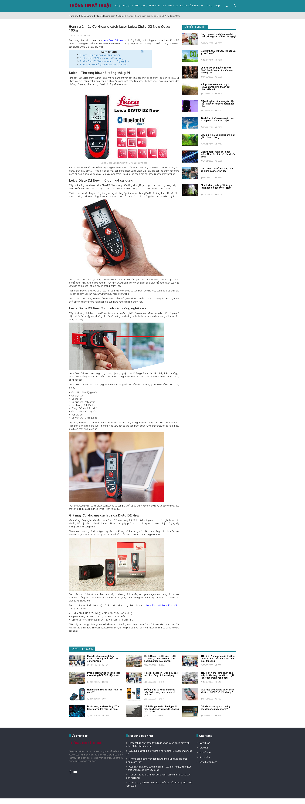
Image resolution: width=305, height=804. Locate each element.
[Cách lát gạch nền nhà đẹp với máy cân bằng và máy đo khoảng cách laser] (134, 711)
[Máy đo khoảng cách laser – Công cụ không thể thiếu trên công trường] (77, 660)
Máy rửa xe (205, 752)
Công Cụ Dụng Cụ (124, 5)
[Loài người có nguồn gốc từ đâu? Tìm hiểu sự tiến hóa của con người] (190, 72)
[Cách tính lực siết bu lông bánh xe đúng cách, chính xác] (190, 173)
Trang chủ (73, 16)
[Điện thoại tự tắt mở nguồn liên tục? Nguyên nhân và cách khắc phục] (190, 105)
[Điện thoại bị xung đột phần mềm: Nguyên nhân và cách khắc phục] (190, 156)
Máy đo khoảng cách (105, 16)
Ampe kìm (205, 757)
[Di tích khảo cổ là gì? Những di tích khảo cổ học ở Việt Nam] (190, 189)
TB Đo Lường (140, 5)
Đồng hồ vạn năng (208, 762)
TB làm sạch (155, 5)
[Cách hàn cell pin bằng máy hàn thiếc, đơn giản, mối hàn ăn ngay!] (190, 38)
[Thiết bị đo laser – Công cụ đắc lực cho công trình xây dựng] (134, 677)
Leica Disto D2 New (113, 40)
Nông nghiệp (213, 5)
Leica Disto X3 (169, 605)
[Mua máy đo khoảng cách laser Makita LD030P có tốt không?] (190, 694)
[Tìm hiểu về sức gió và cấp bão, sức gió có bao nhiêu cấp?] (190, 122)
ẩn (142, 51)
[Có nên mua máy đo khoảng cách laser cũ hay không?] (190, 711)
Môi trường (199, 5)
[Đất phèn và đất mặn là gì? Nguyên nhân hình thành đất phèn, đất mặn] (190, 89)
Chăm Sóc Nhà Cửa (183, 5)
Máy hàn (204, 747)
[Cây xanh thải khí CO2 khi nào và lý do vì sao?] (190, 55)
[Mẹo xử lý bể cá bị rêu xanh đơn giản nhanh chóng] (190, 139)
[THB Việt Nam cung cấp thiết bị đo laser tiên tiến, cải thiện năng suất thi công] (190, 660)
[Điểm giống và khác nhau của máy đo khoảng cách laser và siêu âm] (134, 694)
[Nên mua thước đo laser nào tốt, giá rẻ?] (77, 694)
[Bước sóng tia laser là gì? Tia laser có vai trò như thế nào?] (77, 711)
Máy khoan (205, 743)
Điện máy (167, 5)
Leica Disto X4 (153, 605)
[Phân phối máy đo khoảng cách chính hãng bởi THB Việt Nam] (77, 677)
